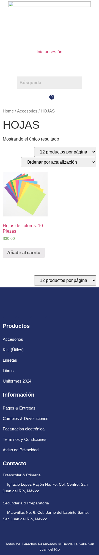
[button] (49, 66)
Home (8, 111)
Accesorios (27, 111)
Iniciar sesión (49, 52)
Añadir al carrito (23, 252)
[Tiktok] (55, 311)
